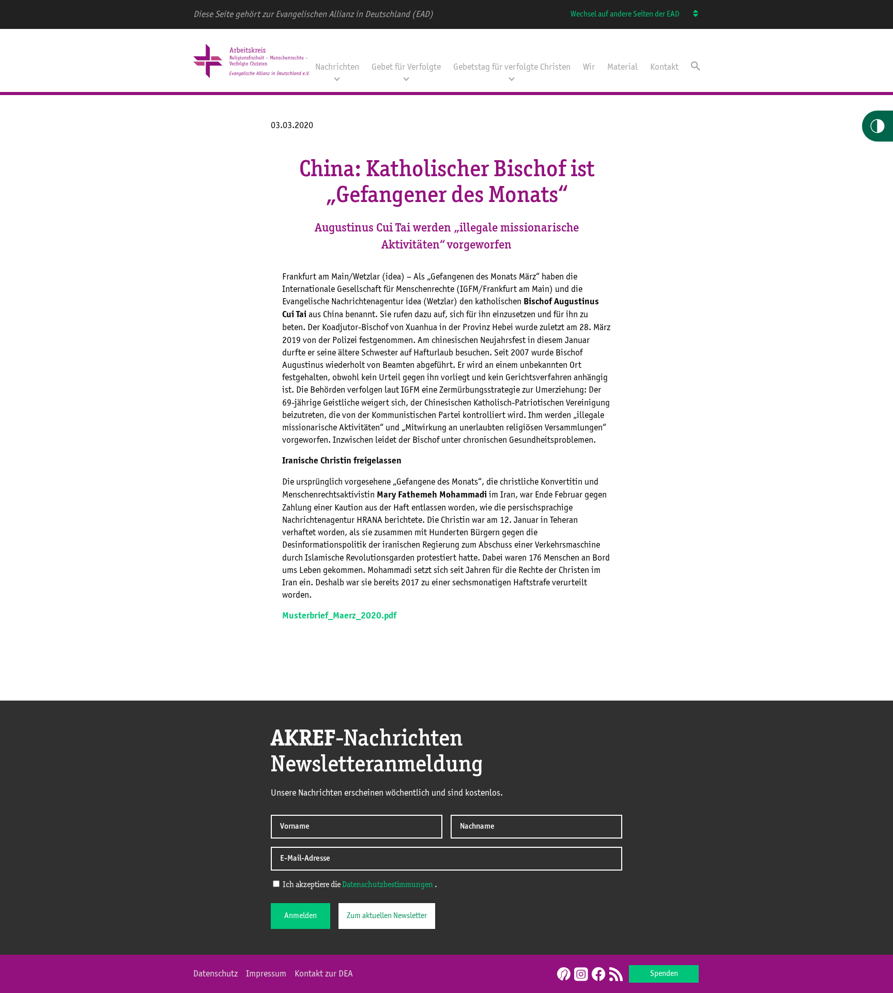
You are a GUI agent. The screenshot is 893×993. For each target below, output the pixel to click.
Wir (589, 67)
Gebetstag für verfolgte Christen (512, 67)
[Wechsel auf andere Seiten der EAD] (691, 14)
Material (622, 67)
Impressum (266, 974)
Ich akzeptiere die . (359, 885)
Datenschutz (215, 974)
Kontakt (664, 67)
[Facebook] (598, 975)
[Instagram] (581, 975)
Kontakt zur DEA (324, 974)
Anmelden (300, 916)
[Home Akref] (251, 79)
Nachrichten (337, 67)
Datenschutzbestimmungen (387, 885)
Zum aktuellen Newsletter (387, 916)
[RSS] (616, 975)
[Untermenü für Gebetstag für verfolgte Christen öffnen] (511, 78)
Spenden (664, 974)
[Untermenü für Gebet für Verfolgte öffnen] (406, 78)
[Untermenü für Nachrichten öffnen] (337, 78)
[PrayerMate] (562, 974)
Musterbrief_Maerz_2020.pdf (339, 616)
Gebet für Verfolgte (406, 67)
